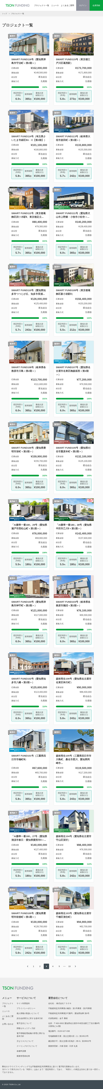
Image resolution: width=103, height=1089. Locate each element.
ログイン (83, 5)
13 (69, 966)
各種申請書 (21, 1051)
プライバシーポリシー (26, 1008)
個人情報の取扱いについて (28, 1013)
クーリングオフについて (27, 1046)
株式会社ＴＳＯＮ (63, 1003)
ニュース (55, 5)
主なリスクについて (25, 1041)
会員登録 (96, 5)
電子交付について (24, 1023)
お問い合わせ (7, 1024)
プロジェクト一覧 (41, 5)
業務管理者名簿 (23, 1056)
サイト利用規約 (23, 1003)
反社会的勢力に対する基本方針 (30, 1018)
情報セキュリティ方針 (26, 1028)
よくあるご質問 (67, 5)
